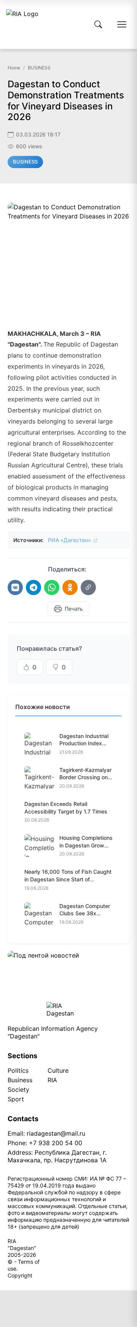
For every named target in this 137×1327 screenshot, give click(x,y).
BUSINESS (39, 68)
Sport (16, 1099)
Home (14, 68)
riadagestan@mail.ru (56, 1133)
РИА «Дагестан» (70, 540)
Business (20, 1080)
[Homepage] (22, 24)
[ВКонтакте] (15, 587)
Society (18, 1089)
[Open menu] (122, 24)
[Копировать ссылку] (88, 587)
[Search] (98, 24)
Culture (58, 1070)
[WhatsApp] (51, 587)
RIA (52, 1080)
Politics (18, 1070)
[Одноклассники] (70, 587)
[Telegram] (33, 587)
